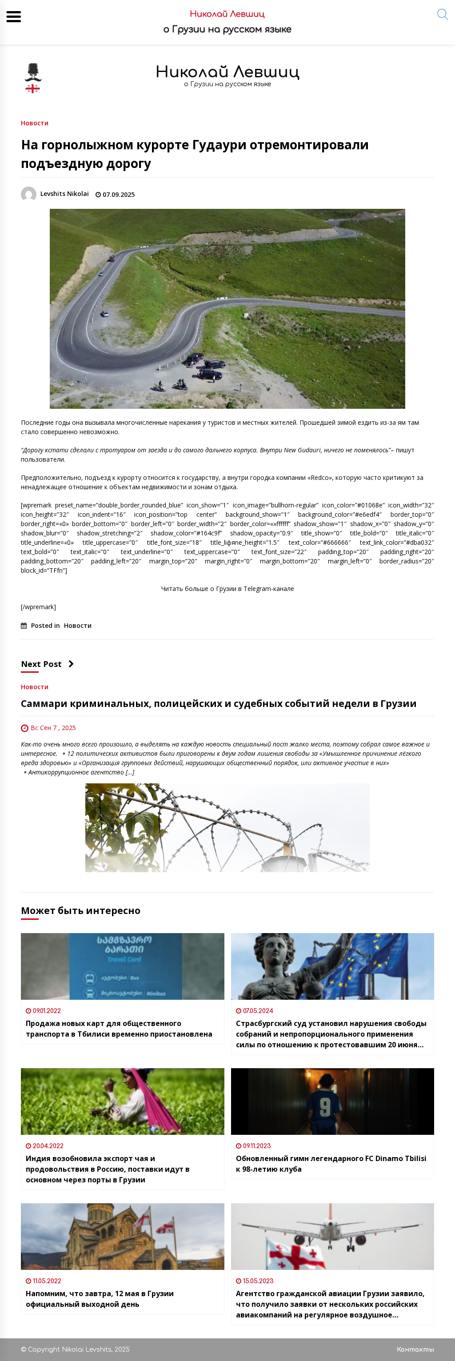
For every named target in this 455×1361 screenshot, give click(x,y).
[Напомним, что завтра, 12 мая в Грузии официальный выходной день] (122, 1236)
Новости (34, 122)
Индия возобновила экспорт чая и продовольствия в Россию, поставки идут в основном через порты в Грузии (108, 1169)
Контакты (415, 1349)
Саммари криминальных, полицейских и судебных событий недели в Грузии (219, 703)
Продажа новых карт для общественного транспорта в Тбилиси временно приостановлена (119, 1028)
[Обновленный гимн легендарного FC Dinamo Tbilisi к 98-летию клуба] (333, 1101)
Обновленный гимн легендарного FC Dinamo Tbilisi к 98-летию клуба (331, 1163)
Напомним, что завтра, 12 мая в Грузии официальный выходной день (100, 1299)
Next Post (41, 664)
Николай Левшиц (227, 72)
